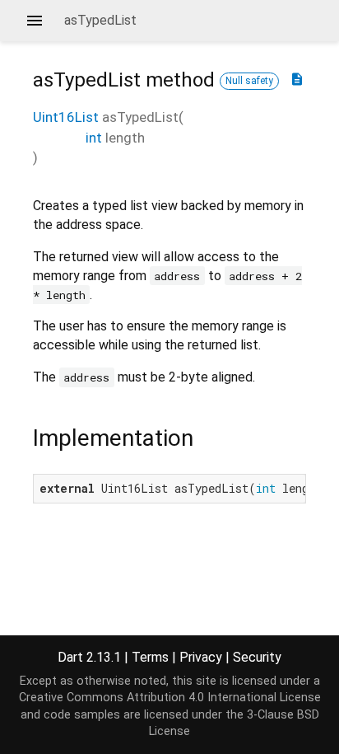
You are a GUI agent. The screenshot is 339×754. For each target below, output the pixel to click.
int (94, 137)
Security (257, 657)
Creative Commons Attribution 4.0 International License (170, 698)
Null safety (249, 81)
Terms (150, 657)
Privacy (200, 657)
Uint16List (66, 117)
